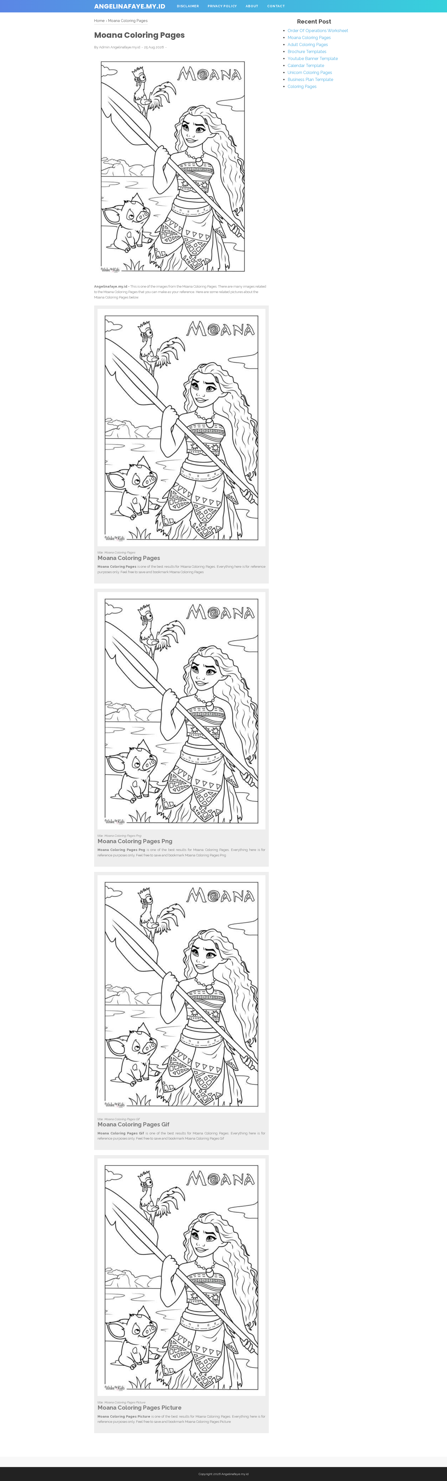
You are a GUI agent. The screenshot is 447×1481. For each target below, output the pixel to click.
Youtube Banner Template (313, 58)
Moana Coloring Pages (309, 37)
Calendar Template (306, 65)
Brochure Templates (307, 51)
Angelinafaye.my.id (129, 6)
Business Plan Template (310, 79)
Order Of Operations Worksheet (318, 30)
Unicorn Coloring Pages (310, 72)
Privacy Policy (222, 6)
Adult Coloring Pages (308, 44)
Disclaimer (188, 6)
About (252, 6)
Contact (276, 6)
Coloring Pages (302, 86)
